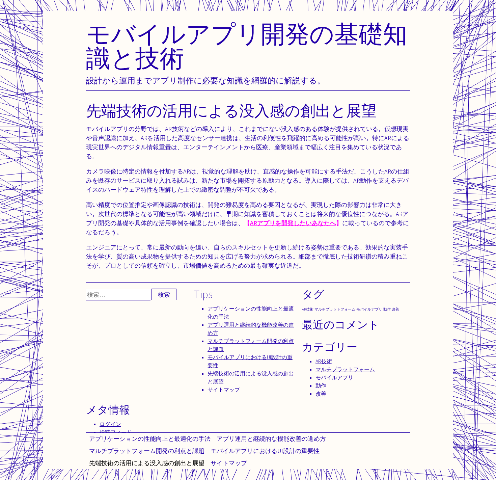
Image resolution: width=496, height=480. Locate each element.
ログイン (110, 424)
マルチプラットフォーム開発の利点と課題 (146, 451)
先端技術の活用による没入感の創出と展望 (146, 463)
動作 (387, 309)
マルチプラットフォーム (334, 309)
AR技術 (307, 309)
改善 (395, 309)
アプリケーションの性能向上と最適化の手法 (150, 439)
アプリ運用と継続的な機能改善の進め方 (271, 439)
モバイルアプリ (369, 309)
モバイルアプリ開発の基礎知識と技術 (246, 46)
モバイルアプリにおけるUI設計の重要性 (265, 451)
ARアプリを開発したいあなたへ (293, 223)
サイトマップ (229, 463)
